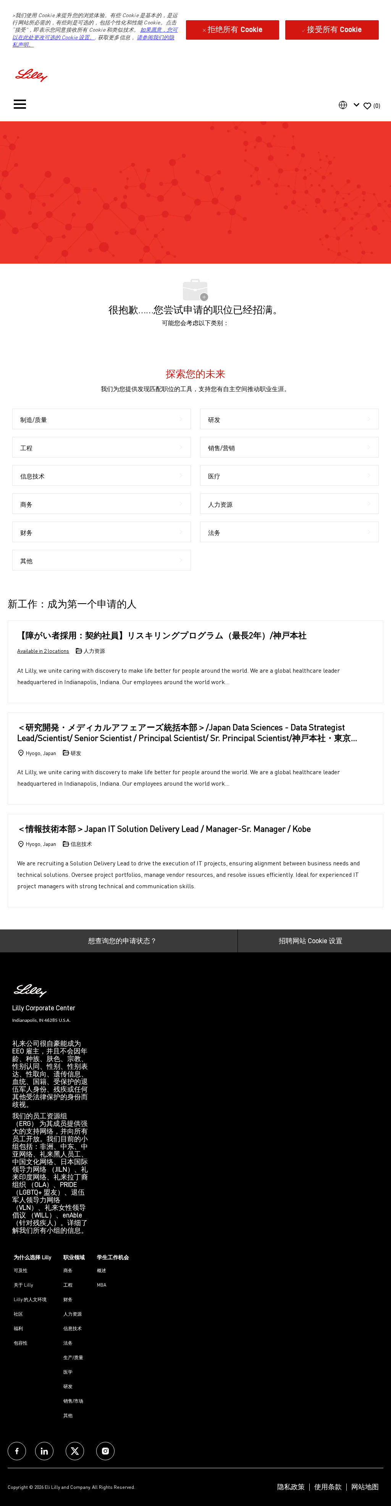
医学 (68, 1372)
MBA (101, 1285)
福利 (18, 1328)
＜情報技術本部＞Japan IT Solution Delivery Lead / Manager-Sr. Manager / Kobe (164, 828)
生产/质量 (73, 1357)
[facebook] (17, 1451)
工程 (68, 1285)
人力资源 (72, 1314)
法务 (68, 1343)
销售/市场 (73, 1401)
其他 (68, 1415)
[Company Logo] (32, 74)
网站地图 (365, 1486)
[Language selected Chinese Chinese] (350, 105)
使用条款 (328, 1486)
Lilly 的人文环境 (30, 1299)
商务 (68, 1270)
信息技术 (72, 1328)
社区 (18, 1314)
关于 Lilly (23, 1285)
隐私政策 (291, 1486)
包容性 (20, 1343)
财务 (68, 1299)
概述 (101, 1270)
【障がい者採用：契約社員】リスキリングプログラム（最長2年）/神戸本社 (162, 635)
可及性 (20, 1270)
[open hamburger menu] (20, 106)
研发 (68, 1386)
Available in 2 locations (43, 651)
